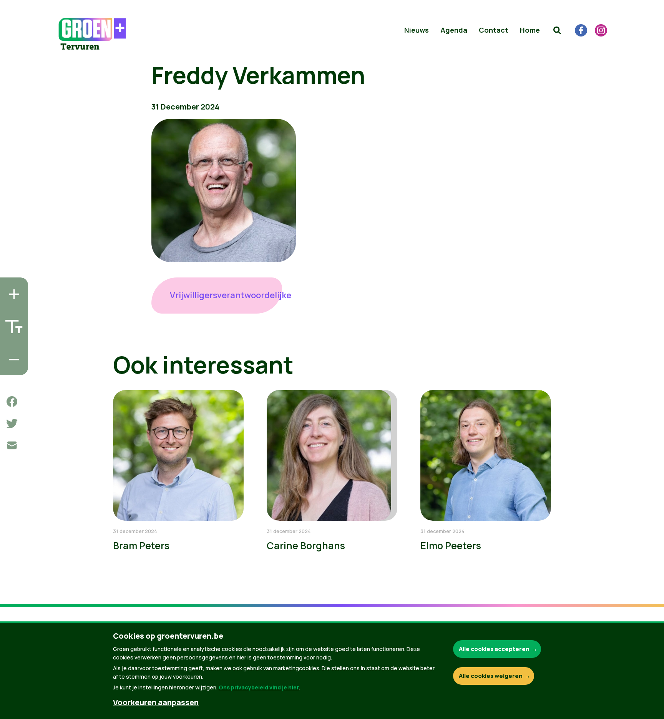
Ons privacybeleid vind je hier (259, 687)
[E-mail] (12, 445)
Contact (493, 30)
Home (530, 30)
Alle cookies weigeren (491, 676)
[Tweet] (12, 423)
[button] (557, 30)
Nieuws (416, 30)
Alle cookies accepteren (494, 649)
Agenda (453, 30)
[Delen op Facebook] (12, 402)
